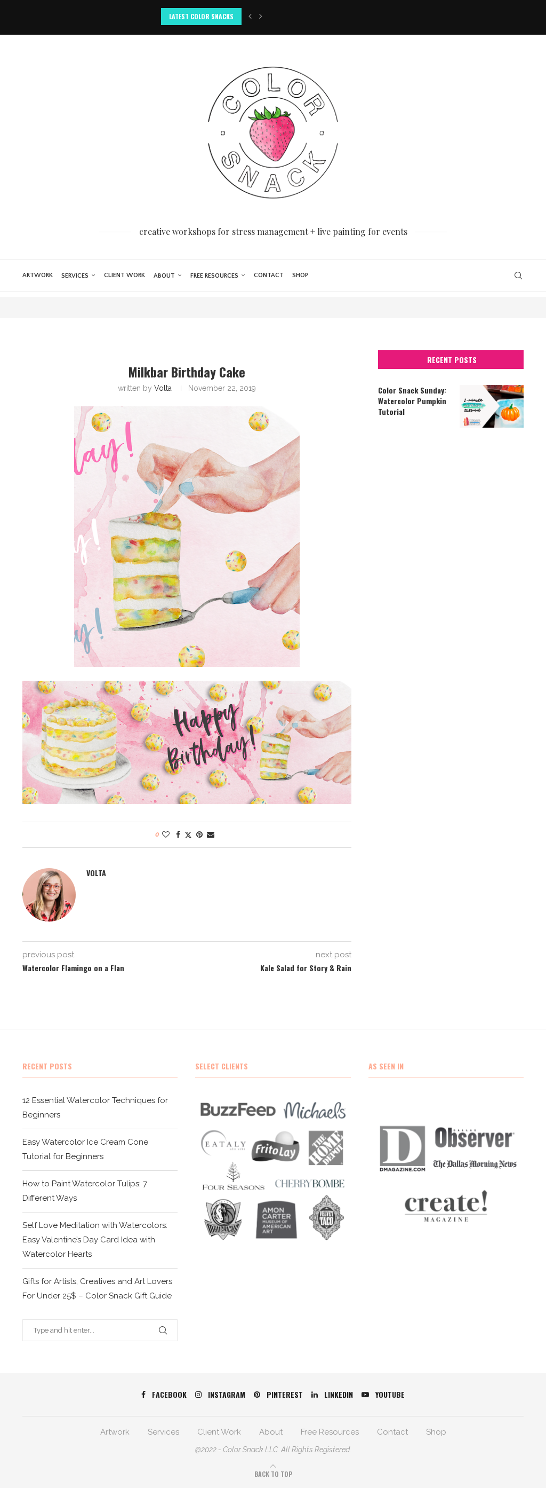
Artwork (37, 275)
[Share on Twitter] (188, 834)
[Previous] (250, 16)
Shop (300, 275)
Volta (163, 388)
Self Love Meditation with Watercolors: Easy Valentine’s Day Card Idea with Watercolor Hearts (94, 1240)
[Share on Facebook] (178, 834)
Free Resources (214, 275)
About (164, 275)
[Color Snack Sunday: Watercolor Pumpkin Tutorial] (492, 406)
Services (75, 275)
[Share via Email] (210, 834)
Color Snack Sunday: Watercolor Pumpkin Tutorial (412, 400)
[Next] (260, 16)
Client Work (124, 275)
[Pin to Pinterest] (199, 834)
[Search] (518, 275)
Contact (269, 275)
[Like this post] (166, 834)
